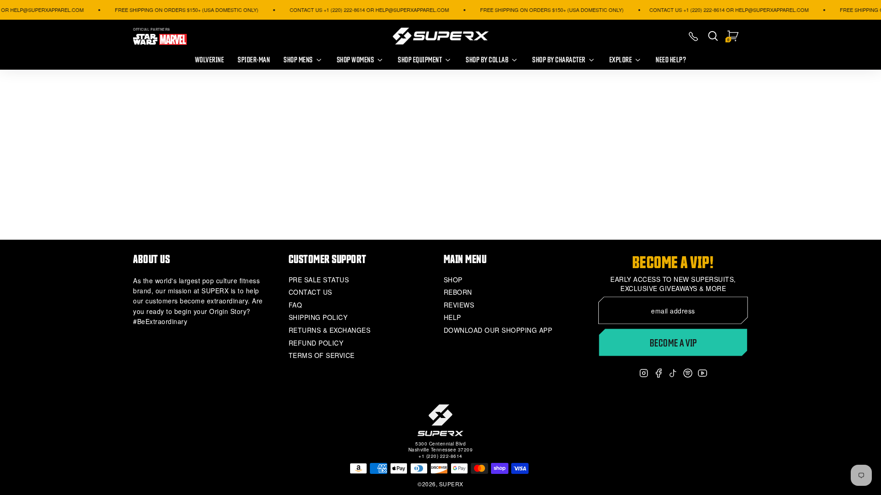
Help (452, 317)
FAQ (295, 305)
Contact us (310, 292)
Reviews (459, 305)
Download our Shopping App (498, 330)
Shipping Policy (318, 317)
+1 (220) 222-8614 (440, 456)
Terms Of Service (322, 355)
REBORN (458, 292)
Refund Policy (316, 343)
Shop (453, 279)
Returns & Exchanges (330, 330)
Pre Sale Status (319, 279)
